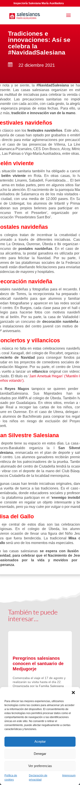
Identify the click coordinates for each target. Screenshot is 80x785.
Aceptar (40, 741)
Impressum (69, 775)
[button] (73, 692)
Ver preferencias (40, 766)
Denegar (40, 754)
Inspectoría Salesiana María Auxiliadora (39, 3)
